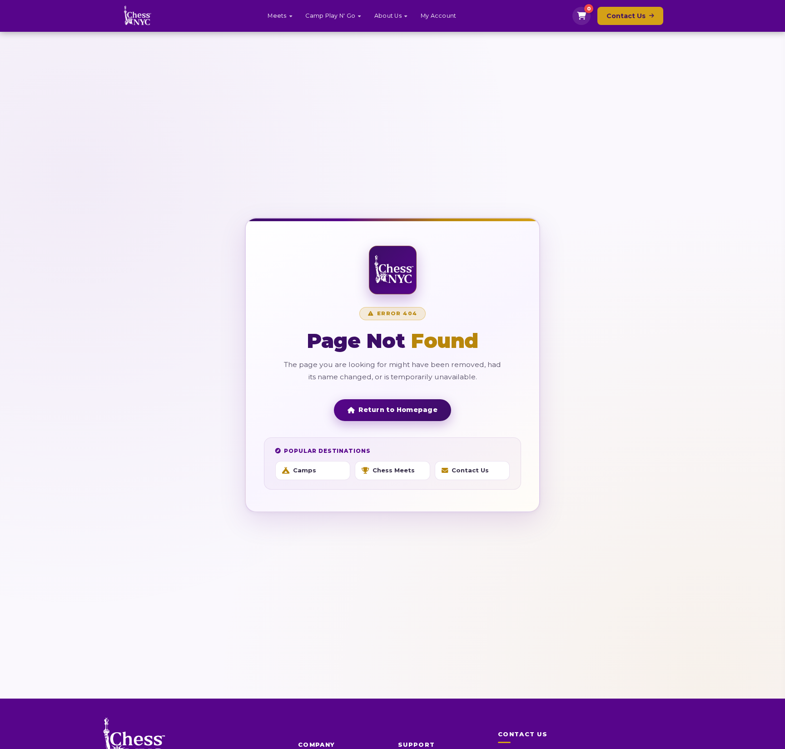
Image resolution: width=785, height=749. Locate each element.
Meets (277, 15)
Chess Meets (394, 470)
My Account (439, 15)
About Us (388, 15)
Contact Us (626, 16)
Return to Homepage (397, 410)
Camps (304, 470)
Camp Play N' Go (330, 15)
